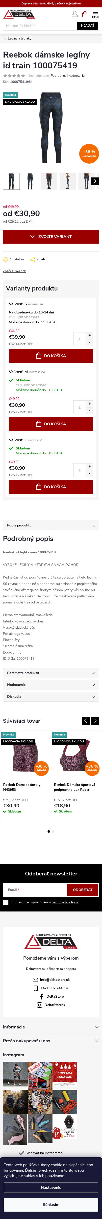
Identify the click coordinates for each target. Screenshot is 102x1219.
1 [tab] (49, 831)
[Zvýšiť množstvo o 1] (89, 335)
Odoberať (83, 890)
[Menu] (95, 13)
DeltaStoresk (55, 1005)
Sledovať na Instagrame (44, 1153)
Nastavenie (51, 1187)
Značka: (14, 271)
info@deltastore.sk (55, 979)
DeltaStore (55, 996)
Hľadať (87, 25)
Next (95, 721)
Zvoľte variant (55, 236)
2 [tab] (53, 831)
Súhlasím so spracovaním (44, 902)
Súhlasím (51, 1204)
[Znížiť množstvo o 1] (89, 342)
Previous (86, 721)
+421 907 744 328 (55, 988)
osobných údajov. (65, 902)
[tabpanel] (25, 777)
